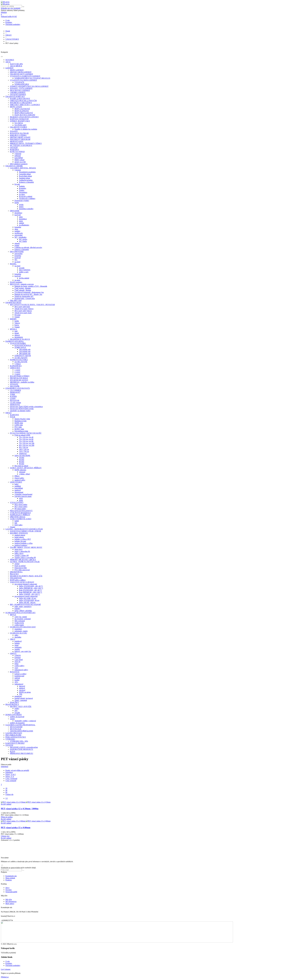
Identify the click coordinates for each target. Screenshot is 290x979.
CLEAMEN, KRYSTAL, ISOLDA (23, 168)
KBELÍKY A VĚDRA (18, 135)
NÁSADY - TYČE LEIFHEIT (21, 88)
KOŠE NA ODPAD (17, 152)
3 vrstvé (17, 374)
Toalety (21, 190)
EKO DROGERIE (17, 252)
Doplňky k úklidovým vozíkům (25, 129)
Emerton (17, 657)
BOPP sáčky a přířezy (18, 580)
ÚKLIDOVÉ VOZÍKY (18, 127)
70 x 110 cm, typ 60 (26, 439)
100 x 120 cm (24, 449)
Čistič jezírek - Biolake (22, 288)
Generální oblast (25, 174)
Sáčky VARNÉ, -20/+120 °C (29, 594)
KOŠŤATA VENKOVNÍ (19, 119)
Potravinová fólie (20, 568)
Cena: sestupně (10, 781)
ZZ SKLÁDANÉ (20, 362)
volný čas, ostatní (20, 617)
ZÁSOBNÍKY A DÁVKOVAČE (17, 388)
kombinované (19, 676)
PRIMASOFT (15, 392)
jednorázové (18, 684)
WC (15, 260)
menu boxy (18, 549)
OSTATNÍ (14, 147)
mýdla (21, 205)
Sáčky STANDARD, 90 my (29, 600)
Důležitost (4, 767)
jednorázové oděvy (21, 670)
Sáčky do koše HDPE (22, 456)
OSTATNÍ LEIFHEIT (18, 94)
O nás (7, 20)
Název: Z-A (9, 776)
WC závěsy (23, 239)
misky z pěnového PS (22, 551)
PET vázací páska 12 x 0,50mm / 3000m (19, 808)
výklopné (17, 154)
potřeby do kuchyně (17, 717)
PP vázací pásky (20, 509)
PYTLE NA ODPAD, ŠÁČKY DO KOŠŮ (25, 433)
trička (16, 664)
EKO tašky (18, 525)
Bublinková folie (20, 421)
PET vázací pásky (20, 507)
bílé (15, 523)
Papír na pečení (19, 566)
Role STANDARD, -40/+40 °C (30, 590)
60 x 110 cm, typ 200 (26, 445)
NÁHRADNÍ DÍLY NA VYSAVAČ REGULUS (32, 78)
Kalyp (16, 325)
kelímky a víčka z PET (22, 539)
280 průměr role (24, 354)
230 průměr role (24, 351)
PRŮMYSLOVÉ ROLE (19, 378)
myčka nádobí (24, 278)
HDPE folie (18, 423)
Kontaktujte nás (11, 876)
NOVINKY (9, 60)
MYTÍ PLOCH (15, 729)
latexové (22, 686)
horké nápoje (19, 537)
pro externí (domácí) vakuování (25, 584)
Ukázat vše (9, 794)
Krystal (17, 184)
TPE (20, 694)
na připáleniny (24, 225)
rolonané (22, 472)
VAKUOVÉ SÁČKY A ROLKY (22, 582)
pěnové (17, 335)
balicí (16, 484)
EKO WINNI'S (24, 270)
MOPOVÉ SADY (16, 141)
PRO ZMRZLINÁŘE (13, 735)
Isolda (16, 203)
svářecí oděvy (19, 666)
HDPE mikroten (20, 470)
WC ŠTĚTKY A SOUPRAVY (21, 145)
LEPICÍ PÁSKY (16, 482)
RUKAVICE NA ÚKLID (19, 133)
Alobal (16, 564)
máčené (17, 678)
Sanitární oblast (24, 178)
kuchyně (17, 215)
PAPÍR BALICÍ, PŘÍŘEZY (20, 515)
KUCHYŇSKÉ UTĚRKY (20, 376)
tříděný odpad (19, 160)
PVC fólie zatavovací (22, 570)
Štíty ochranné (19, 621)
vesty (16, 668)
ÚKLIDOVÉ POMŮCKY (15, 96)
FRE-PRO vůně (16, 300)
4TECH (17, 662)
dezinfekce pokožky (26, 209)
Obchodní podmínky (12, 24)
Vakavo (17, 323)
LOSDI (12, 398)
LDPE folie (18, 425)
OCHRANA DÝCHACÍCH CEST (23, 627)
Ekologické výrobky (21, 201)
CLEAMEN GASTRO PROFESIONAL (20, 725)
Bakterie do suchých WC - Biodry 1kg (28, 294)
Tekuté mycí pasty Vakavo (23, 309)
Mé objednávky (11, 901)
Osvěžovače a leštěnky (27, 198)
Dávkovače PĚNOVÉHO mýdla (22, 409)
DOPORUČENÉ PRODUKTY (21, 749)
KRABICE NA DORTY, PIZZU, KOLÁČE (26, 576)
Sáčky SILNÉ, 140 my (27, 602)
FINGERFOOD (16, 578)
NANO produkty (16, 282)
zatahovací (23, 453)
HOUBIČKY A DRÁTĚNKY (21, 103)
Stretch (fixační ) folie (22, 419)
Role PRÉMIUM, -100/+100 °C (30, 592)
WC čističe (23, 241)
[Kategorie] (2, 56)
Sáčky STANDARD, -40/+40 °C (31, 586)
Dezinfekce (23, 192)
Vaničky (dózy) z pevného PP (25, 558)
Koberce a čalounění (26, 182)
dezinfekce (18, 213)
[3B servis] (5, 2)
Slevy (7, 888)
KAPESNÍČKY (16, 366)
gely (16, 711)
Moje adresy (9, 904)
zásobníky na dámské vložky (20, 411)
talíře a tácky (19, 553)
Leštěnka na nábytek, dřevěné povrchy (28, 247)
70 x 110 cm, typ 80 (26, 441)
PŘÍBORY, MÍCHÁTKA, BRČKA (23, 560)
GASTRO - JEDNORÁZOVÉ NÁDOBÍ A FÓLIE (24, 529)
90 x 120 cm (23, 447)
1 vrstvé (17, 370)
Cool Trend (18, 660)
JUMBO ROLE (20, 347)
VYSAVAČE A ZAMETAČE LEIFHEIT (25, 76)
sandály (17, 649)
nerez (21, 221)
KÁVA (12, 751)
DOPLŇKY (14, 702)
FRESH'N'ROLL (16, 572)
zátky (16, 635)
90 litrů (21, 464)
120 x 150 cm (24, 451)
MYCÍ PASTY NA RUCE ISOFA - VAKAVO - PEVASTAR (32, 305)
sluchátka (17, 637)
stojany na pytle (20, 162)
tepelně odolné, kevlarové (23, 698)
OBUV (12, 639)
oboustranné (18, 492)
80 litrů (21, 462)
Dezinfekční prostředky (27, 172)
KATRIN (13, 396)
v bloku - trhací (24, 474)
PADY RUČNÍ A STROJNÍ (24, 115)
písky (21, 217)
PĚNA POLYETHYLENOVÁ (21, 511)
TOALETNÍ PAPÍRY (18, 343)
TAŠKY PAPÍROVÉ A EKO (20, 519)
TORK (12, 394)
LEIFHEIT (9, 68)
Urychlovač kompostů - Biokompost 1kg (29, 292)
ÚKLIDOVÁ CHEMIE (14, 166)
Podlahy (22, 186)
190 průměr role (24, 349)
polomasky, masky (21, 631)
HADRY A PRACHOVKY (20, 99)
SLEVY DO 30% (16, 64)
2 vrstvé (17, 372)
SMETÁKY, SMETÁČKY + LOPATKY (25, 105)
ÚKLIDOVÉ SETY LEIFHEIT (21, 74)
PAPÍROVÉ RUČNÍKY (19, 360)
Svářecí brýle (19, 623)
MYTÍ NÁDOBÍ (16, 727)
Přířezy (17, 476)
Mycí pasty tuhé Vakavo (23, 311)
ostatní (16, 245)
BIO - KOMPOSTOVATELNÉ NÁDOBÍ (25, 604)
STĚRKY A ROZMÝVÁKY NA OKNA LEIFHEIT (29, 86)
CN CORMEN (15, 390)
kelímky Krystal (20, 541)
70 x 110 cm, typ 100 (26, 443)
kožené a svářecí (20, 674)
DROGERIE (14, 211)
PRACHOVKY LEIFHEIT (20, 90)
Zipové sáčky (19, 478)
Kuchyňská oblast (25, 176)
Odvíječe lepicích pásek (22, 496)
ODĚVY (13, 653)
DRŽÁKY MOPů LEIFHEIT (20, 72)
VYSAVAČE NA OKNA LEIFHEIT (23, 80)
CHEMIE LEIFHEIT (17, 92)
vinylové (22, 690)
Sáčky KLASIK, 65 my (27, 598)
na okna (22, 194)
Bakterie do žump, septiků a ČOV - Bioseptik (30, 286)
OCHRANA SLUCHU (18, 633)
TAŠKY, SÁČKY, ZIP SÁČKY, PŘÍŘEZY (26, 468)
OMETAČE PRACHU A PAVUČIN (23, 101)
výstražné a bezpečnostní (23, 494)
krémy (21, 207)
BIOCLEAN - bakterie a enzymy (22, 284)
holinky (17, 643)
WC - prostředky (20, 237)
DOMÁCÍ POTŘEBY (13, 715)
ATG (16, 682)
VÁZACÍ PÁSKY (17, 502)
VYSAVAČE (19, 82)
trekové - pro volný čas (22, 651)
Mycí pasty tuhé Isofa (22, 307)
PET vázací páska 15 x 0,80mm (15, 827)
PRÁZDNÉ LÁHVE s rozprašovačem (24, 747)
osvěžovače (18, 233)
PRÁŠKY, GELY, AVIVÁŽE (20, 706)
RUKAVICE (14, 672)
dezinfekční (18, 337)
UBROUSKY (15, 368)
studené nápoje (19, 535)
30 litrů (21, 458)
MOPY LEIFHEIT (17, 70)
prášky (16, 708)
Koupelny (22, 188)
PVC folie (18, 427)
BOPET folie (19, 429)
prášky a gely (24, 272)
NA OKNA (18, 123)
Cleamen (17, 170)
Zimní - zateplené (20, 700)
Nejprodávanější (11, 892)
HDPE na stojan (25, 692)
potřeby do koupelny (17, 723)
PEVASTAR (14, 400)
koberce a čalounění (21, 249)
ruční (21, 498)
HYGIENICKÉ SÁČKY (19, 380)
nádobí (21, 223)
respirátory (18, 629)
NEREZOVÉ (15, 405)
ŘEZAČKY (14, 574)
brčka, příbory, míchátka (23, 611)
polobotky (18, 647)
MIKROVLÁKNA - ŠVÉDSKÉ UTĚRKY (26, 143)
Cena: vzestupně (11, 779)
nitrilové (22, 688)
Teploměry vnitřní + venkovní (25, 721)
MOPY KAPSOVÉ (21, 111)
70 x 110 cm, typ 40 (26, 437)
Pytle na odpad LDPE (22, 435)
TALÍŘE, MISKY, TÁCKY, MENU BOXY (26, 547)
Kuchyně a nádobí (25, 196)
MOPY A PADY (16, 107)
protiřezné (18, 696)
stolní (21, 500)
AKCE (8, 62)
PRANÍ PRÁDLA (12, 704)
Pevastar (17, 315)
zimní (16, 645)
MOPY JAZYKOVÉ (22, 109)
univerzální (18, 235)
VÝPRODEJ (10, 739)
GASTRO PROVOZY (13, 733)
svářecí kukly (19, 625)
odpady (17, 243)
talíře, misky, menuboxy (23, 606)
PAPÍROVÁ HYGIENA (14, 341)
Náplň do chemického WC (24, 296)
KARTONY (14, 415)
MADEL (13, 264)
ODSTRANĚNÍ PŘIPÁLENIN (21, 731)
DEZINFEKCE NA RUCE (20, 339)
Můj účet (8, 899)
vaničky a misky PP (21, 555)
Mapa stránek (10, 878)
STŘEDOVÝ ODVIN (22, 356)
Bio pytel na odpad (21, 466)
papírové (17, 490)
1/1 (6, 798)
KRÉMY (13, 319)
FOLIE (12, 417)
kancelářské (18, 158)
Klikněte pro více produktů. (11, 8)
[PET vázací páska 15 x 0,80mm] (26, 821)
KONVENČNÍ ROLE (22, 345)
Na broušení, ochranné (22, 619)
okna (16, 229)
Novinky (8, 890)
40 (6, 790)
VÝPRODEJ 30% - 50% (19, 741)
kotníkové (18, 641)
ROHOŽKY (14, 150)
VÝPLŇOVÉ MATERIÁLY (20, 513)
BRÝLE (13, 615)
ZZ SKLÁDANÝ (21, 358)
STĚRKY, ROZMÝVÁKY (20, 121)
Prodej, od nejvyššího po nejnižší (17, 770)
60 (6, 792)
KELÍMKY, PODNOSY (19, 533)
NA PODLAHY (20, 125)
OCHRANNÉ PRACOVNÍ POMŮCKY (20, 613)
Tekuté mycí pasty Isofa (22, 313)
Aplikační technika (26, 180)
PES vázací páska (20, 504)
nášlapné (17, 156)
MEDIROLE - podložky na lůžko (22, 382)
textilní (16, 680)
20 (6, 788)
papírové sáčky (19, 480)
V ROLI (17, 364)
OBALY (8, 413)
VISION (17, 655)
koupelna (17, 227)
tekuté (16, 333)
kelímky (17, 609)
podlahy (17, 231)
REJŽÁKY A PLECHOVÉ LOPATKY (24, 117)
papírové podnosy (20, 545)
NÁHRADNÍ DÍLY (21, 84)
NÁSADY (14, 131)
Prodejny (8, 880)
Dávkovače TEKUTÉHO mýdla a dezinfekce (26, 407)
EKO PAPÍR (14, 386)
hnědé (16, 521)
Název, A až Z (10, 774)
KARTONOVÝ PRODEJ (14, 743)
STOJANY (14, 384)
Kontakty (8, 22)
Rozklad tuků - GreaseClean (24, 298)
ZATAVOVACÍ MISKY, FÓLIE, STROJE (25, 531)
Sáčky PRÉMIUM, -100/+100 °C (31, 588)
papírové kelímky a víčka (23, 543)
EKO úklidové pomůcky (19, 164)
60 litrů (21, 460)
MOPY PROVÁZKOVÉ (23, 113)
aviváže (21, 268)
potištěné (17, 486)
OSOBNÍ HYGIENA (13, 303)
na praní (17, 262)
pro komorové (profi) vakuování (25, 596)
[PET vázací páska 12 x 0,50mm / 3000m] (26, 802)
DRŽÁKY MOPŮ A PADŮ (20, 137)
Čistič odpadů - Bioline (22, 290)
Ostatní (17, 317)
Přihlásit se (5, 977)
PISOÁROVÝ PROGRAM (20, 139)
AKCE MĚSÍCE (16, 66)
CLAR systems (15, 402)
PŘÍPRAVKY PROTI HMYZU (21, 753)
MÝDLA (13, 329)
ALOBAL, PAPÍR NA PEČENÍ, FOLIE (25, 562)
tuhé (16, 331)
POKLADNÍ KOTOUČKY (15, 737)
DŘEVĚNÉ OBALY (17, 517)
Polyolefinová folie (21, 431)
